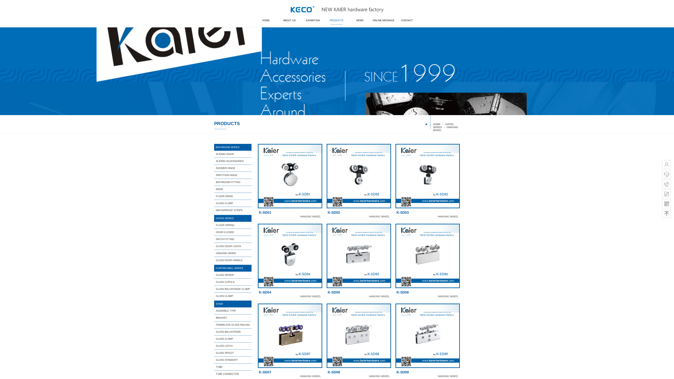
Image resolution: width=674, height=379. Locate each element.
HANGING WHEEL (310, 216)
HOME (266, 20)
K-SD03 (403, 212)
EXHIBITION (313, 20)
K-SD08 (334, 372)
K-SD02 (334, 212)
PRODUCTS (336, 20)
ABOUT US (289, 20)
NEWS (360, 20)
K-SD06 (403, 292)
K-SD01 (265, 212)
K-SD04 (265, 292)
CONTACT (407, 20)
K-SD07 (265, 372)
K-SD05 (334, 292)
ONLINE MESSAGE (383, 20)
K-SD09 (403, 372)
